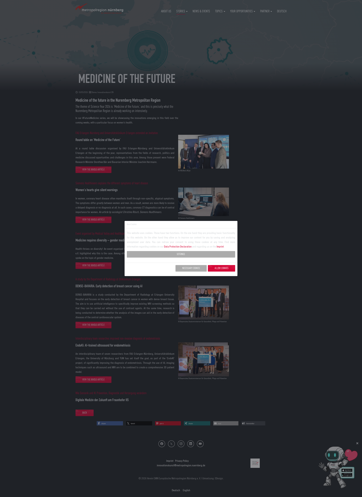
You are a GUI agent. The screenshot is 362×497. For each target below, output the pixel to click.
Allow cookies (221, 268)
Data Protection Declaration (178, 246)
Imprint (220, 246)
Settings (181, 254)
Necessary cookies (191, 268)
